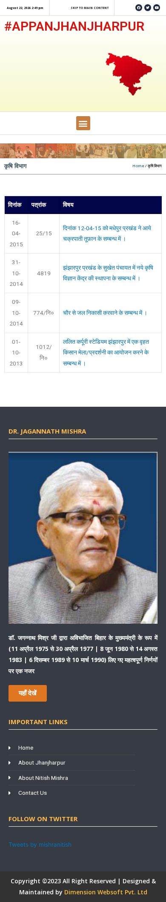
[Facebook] (138, 7)
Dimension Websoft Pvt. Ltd (105, 892)
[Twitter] (147, 7)
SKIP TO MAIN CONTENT (90, 8)
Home (138, 165)
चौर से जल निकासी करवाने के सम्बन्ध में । (105, 312)
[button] (83, 123)
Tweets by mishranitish (40, 844)
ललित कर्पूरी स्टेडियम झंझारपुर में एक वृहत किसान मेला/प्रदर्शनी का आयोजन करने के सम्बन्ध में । (106, 352)
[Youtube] (156, 7)
